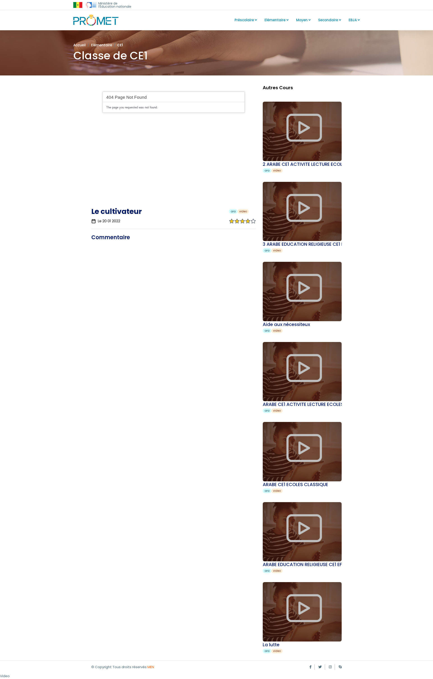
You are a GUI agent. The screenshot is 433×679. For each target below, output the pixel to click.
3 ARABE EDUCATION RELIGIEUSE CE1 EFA (306, 244)
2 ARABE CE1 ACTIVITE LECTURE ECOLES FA (308, 164)
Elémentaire (101, 45)
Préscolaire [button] (245, 20)
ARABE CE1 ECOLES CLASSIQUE (295, 484)
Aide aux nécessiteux (286, 324)
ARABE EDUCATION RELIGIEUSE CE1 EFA (304, 564)
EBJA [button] (353, 20)
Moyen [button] (302, 20)
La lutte (271, 645)
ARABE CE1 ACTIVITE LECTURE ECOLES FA (306, 404)
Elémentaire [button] (275, 20)
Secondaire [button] (328, 20)
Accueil (79, 45)
